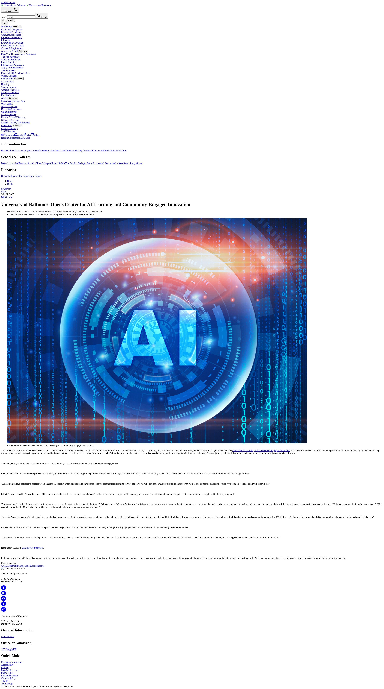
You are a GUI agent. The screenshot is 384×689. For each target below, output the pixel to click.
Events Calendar (9, 95)
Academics (6, 26)
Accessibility (7, 664)
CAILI (4, 566)
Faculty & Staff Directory (13, 117)
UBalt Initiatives (9, 112)
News (4, 191)
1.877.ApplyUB (9, 649)
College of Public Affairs (53, 163)
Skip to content (8, 2)
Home (10, 181)
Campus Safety (8, 678)
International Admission (12, 65)
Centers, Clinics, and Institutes (15, 122)
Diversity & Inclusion (11, 109)
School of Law (34, 163)
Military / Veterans (83, 150)
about (9, 183)
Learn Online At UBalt (12, 43)
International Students (102, 150)
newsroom (6, 189)
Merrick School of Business (14, 163)
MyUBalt (25, 138)
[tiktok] (3, 611)
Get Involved (7, 81)
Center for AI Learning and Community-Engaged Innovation (261, 450)
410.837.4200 (7, 636)
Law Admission (8, 62)
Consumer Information (12, 662)
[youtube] (3, 600)
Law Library (36, 176)
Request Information (11, 138)
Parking (5, 667)
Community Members (48, 150)
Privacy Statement (9, 675)
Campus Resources (10, 89)
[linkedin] (3, 605)
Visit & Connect (8, 75)
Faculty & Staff (120, 150)
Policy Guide (7, 673)
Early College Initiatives (12, 45)
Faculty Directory (9, 128)
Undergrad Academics (11, 32)
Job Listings (7, 683)
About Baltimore (9, 106)
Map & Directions (9, 670)
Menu (4, 23)
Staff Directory (8, 131)
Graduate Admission (11, 59)
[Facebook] (3, 589)
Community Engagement (19, 566)
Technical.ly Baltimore (32, 547)
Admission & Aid (9, 51)
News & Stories (8, 114)
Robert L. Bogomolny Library (15, 176)
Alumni (34, 150)
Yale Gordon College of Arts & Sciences (84, 163)
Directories (6, 125)
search (4, 17)
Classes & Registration (12, 48)
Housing (5, 84)
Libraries (5, 40)
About (4, 98)
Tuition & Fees (8, 70)
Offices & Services (10, 120)
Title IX (5, 681)
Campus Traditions (10, 92)
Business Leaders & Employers (16, 150)
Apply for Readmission (12, 67)
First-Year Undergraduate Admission (18, 54)
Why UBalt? (7, 103)
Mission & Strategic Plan (13, 101)
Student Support (8, 87)
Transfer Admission (10, 57)
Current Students (67, 150)
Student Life (7, 78)
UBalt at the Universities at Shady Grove (123, 163)
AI (43, 566)
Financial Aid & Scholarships (15, 73)
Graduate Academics (11, 34)
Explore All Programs (11, 29)
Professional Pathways (11, 37)
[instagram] (3, 594)
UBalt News (7, 197)
